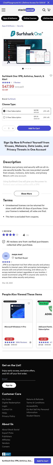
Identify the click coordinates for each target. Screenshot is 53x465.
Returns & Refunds (34, 399)
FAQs (4, 412)
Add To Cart (34, 128)
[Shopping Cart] (48, 10)
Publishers (7, 436)
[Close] (48, 2)
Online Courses (30, 18)
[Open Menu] (4, 9)
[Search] (44, 9)
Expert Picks (7, 432)
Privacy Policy (8, 416)
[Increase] (12, 128)
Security (20, 26)
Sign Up (9, 385)
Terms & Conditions (35, 402)
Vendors (6, 442)
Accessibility (32, 405)
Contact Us (7, 409)
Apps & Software (10, 18)
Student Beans (33, 415)
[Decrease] (4, 128)
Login (4, 405)
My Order (6, 399)
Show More (26, 193)
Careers (6, 446)
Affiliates (6, 439)
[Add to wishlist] (50, 75)
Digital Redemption (11, 402)
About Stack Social (10, 429)
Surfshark (12, 99)
